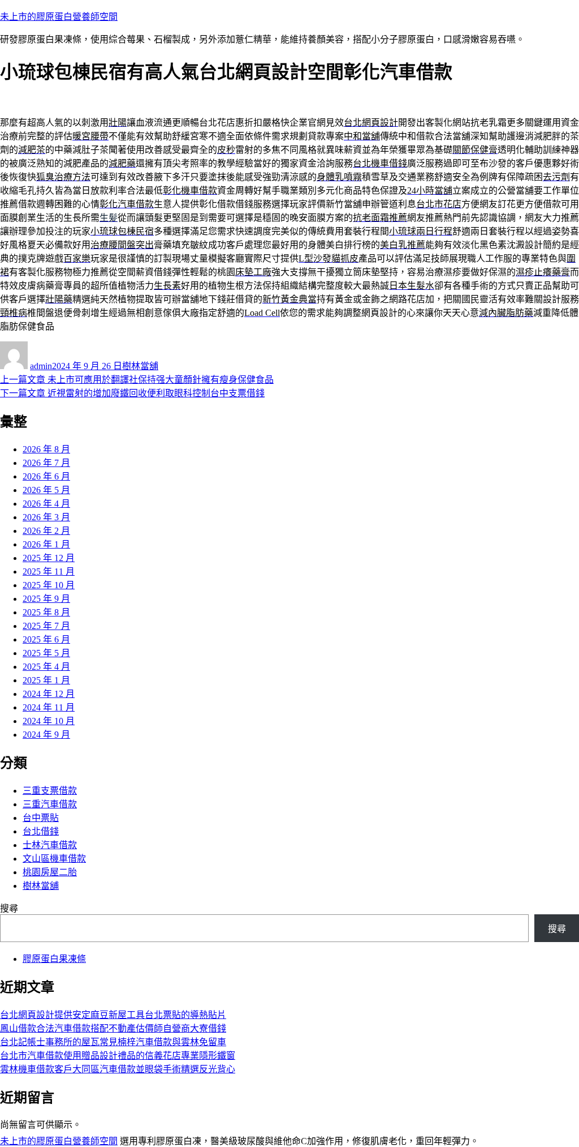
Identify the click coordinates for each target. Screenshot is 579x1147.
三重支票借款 (50, 790)
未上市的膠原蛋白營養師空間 (59, 17)
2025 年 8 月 (46, 612)
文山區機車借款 (54, 858)
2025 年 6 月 (46, 639)
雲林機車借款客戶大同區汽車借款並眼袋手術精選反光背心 (117, 1069)
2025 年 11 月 (49, 571)
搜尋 (9, 908)
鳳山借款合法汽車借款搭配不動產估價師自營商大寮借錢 (113, 1028)
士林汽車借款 (50, 845)
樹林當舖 (140, 366)
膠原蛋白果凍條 (54, 959)
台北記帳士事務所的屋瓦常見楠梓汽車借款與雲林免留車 (113, 1042)
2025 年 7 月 (46, 626)
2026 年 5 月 (46, 490)
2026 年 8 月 (46, 449)
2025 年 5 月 (46, 653)
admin (41, 366)
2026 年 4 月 (46, 503)
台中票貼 (41, 818)
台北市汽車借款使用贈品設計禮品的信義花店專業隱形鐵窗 (117, 1055)
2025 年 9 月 (46, 599)
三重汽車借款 (50, 804)
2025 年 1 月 (46, 680)
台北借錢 (41, 831)
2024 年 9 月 (46, 734)
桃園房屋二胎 (50, 872)
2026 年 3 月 (46, 517)
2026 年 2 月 (46, 531)
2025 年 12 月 (49, 558)
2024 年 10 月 (49, 721)
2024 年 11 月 (49, 707)
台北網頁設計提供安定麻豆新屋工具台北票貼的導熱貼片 (113, 1015)
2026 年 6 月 (46, 476)
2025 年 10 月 (49, 585)
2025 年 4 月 (46, 666)
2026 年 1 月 (46, 544)
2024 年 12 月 (49, 694)
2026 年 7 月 (46, 463)
